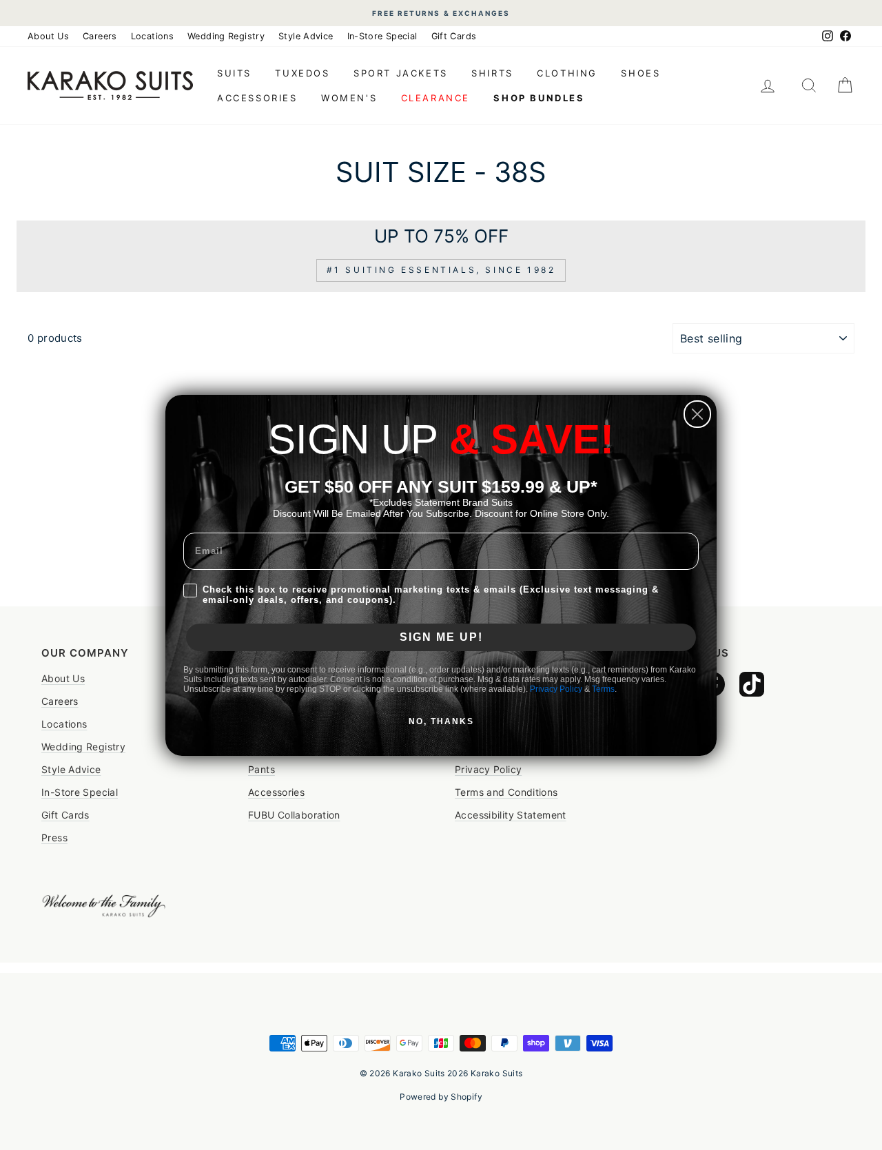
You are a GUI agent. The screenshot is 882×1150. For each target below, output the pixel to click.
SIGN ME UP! (441, 637)
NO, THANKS (441, 721)
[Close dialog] (697, 414)
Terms (603, 689)
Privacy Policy (556, 689)
